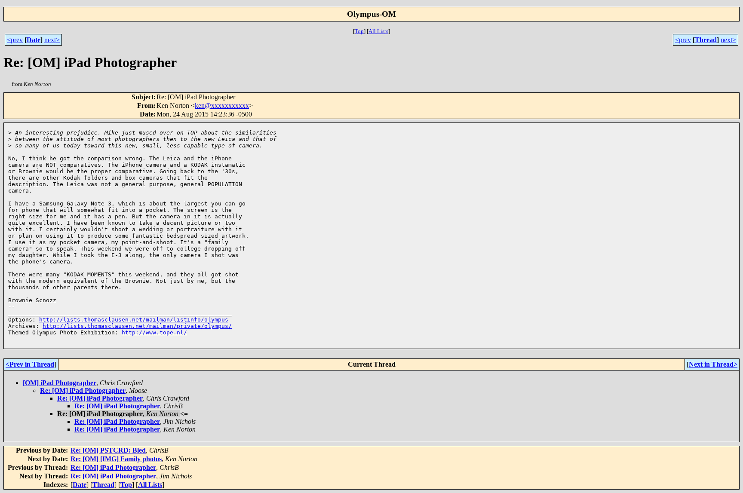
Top (359, 31)
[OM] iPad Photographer (59, 382)
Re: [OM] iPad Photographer (83, 390)
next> (52, 39)
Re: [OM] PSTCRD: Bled (108, 450)
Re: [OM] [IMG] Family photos (116, 458)
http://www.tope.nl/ (154, 332)
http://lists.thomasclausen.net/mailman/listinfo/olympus (133, 319)
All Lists (378, 31)
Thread (706, 39)
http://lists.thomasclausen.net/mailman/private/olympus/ (137, 326)
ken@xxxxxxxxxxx (222, 105)
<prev (15, 39)
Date (33, 39)
